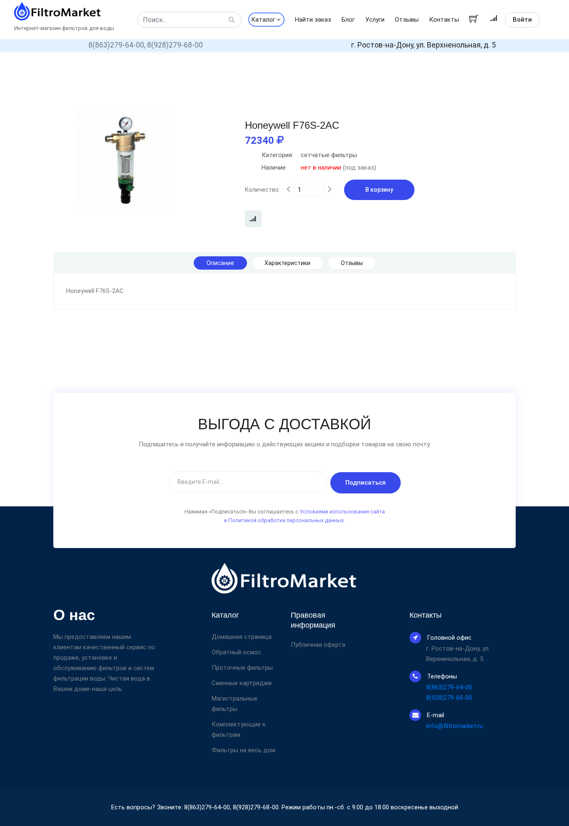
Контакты (444, 19)
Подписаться (365, 482)
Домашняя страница (242, 637)
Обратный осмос (236, 652)
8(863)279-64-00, (116, 45)
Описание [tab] (220, 263)
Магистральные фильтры (234, 704)
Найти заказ (313, 19)
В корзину (379, 189)
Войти (522, 19)
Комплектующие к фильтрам (239, 729)
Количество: (262, 189)
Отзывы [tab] (352, 263)
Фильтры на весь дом (243, 750)
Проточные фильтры (242, 667)
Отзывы (407, 19)
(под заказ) (319, 167)
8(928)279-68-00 (175, 45)
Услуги (374, 19)
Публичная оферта (318, 645)
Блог (348, 19)
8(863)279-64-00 (449, 687)
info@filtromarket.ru (454, 726)
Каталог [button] (263, 19)
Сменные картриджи (242, 683)
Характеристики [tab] (287, 263)
